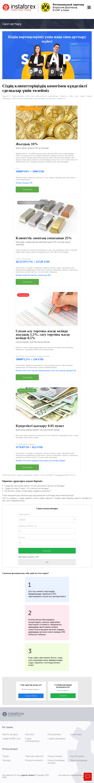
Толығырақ (27, 189)
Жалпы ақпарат (10, 734)
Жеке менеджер (78, 760)
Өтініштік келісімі (34, 760)
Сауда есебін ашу (11, 738)
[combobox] (47, 519)
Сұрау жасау (31, 695)
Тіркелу (63, 695)
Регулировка (54, 734)
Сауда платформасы (32, 739)
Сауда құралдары (57, 738)
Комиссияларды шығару (56, 761)
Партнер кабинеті (34, 756)
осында (60, 475)
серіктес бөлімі (27, 775)
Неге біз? (29, 734)
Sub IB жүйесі (77, 756)
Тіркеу (5, 756)
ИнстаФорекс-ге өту (16, 15)
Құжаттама (75, 734)
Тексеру (6, 760)
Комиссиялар (55, 756)
